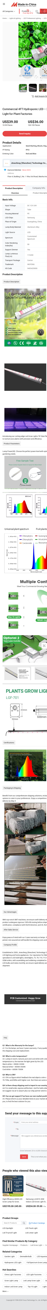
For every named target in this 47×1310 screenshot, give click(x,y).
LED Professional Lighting (32, 18)
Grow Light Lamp (11, 1280)
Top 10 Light (32, 1286)
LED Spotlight (8, 1228)
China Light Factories (13, 1274)
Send (24, 1156)
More (5, 1291)
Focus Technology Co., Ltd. (32, 1300)
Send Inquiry (24, 133)
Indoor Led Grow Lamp (13, 1286)
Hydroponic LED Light (13, 1262)
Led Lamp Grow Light (31, 1280)
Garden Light (10, 1256)
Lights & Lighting (15, 18)
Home (5, 18)
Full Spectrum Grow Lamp (37, 1262)
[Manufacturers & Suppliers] (23, 4)
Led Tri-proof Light (10, 1232)
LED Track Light (31, 1228)
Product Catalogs (38, 1223)
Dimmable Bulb (26, 1256)
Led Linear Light (31, 1232)
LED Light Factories (33, 1274)
